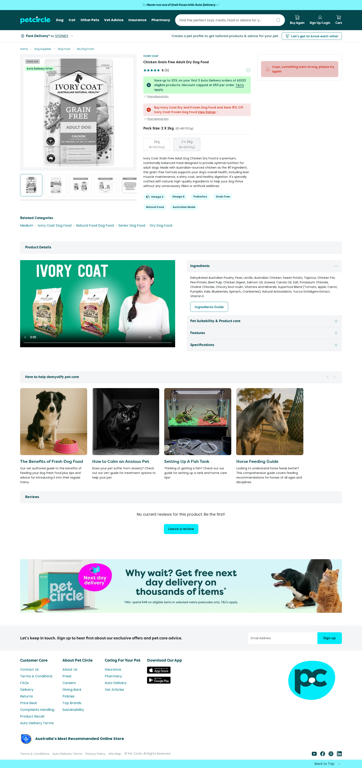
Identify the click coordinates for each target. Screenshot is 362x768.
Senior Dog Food (131, 225)
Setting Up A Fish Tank (186, 461)
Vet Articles (114, 689)
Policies (68, 696)
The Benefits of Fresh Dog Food (51, 461)
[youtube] (314, 755)
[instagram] (331, 755)
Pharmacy (113, 676)
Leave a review (181, 529)
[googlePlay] (159, 682)
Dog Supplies (42, 49)
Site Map (115, 754)
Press (66, 676)
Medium (26, 225)
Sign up (329, 638)
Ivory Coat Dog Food (54, 225)
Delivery (27, 689)
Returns (26, 696)
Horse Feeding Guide (257, 461)
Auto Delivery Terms (37, 723)
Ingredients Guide (209, 307)
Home (24, 49)
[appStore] (159, 672)
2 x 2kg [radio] (187, 144)
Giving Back (71, 689)
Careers (69, 682)
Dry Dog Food (85, 49)
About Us (69, 669)
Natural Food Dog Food (95, 225)
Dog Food (64, 49)
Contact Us (29, 669)
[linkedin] (339, 755)
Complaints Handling (37, 709)
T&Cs (240, 85)
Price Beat (28, 703)
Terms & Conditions (36, 676)
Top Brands (71, 703)
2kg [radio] (157, 144)
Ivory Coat (150, 56)
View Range (207, 112)
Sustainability (73, 709)
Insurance (113, 669)
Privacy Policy (95, 754)
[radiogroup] (197, 144)
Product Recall (32, 716)
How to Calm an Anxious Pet (120, 461)
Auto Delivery (116, 682)
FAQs (24, 682)
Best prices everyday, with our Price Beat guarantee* (181, 5)
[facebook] (322, 755)
